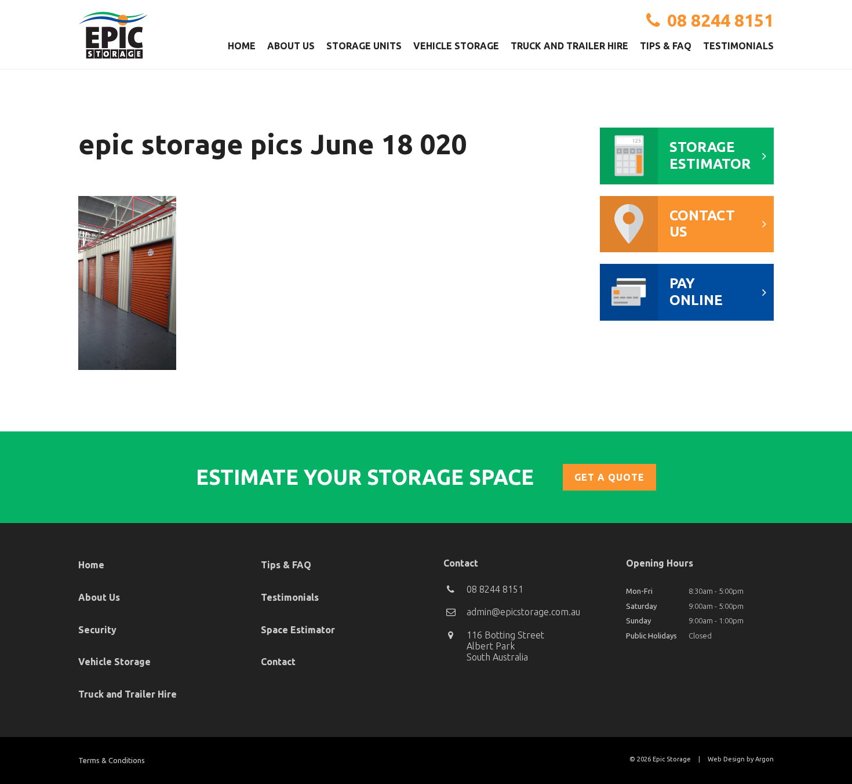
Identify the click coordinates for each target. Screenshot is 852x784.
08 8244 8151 (720, 20)
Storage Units (364, 46)
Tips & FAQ (665, 46)
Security (97, 630)
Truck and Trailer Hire (569, 46)
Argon (764, 759)
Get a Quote (609, 477)
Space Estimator (298, 630)
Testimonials (738, 46)
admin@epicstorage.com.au (523, 612)
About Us (291, 46)
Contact (278, 661)
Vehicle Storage (456, 46)
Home (242, 46)
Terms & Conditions (111, 760)
